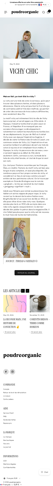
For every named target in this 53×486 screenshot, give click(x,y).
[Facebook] (6, 371)
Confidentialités (9, 467)
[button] (23, 291)
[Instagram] (12, 371)
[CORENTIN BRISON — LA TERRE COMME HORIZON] (41, 303)
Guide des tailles (9, 420)
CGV (5, 461)
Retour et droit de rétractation (14, 392)
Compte (6, 389)
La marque (7, 437)
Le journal (7, 447)
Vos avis (6, 444)
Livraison (6, 396)
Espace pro (7, 423)
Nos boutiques (8, 440)
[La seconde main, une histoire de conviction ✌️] (14, 303)
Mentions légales (9, 464)
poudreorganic (15, 482)
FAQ (5, 416)
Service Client (8, 413)
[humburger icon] (5, 12)
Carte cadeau (8, 399)
